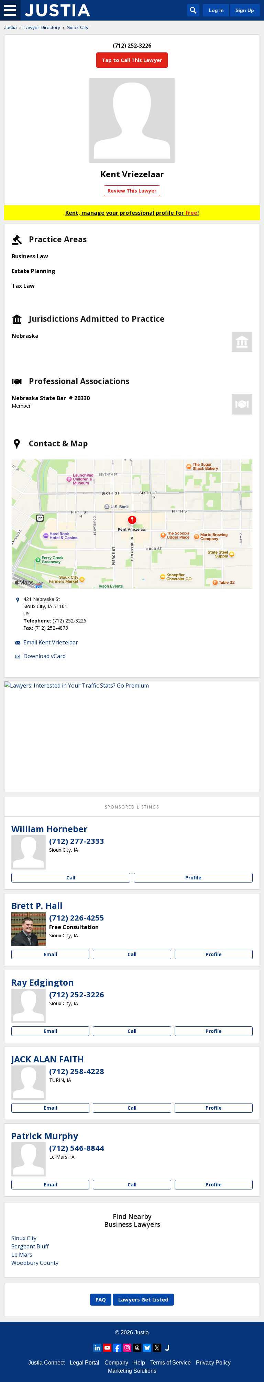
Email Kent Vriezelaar (50, 642)
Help (139, 1363)
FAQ (101, 1299)
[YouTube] (107, 1348)
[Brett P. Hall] (28, 929)
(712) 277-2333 (76, 841)
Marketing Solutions (132, 1371)
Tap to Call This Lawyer (132, 60)
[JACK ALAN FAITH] (28, 1082)
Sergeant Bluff (30, 1246)
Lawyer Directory (41, 27)
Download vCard (44, 656)
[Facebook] (117, 1348)
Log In (216, 10)
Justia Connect (46, 1363)
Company (116, 1363)
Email (50, 954)
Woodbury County (34, 1263)
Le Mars (21, 1254)
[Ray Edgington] (28, 1006)
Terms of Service (170, 1363)
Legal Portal (84, 1363)
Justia (10, 27)
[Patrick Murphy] (28, 1159)
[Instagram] (127, 1348)
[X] (157, 1348)
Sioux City (77, 27)
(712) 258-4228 (76, 1071)
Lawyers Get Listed (143, 1299)
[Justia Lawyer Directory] (57, 10)
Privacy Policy (213, 1363)
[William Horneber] (28, 852)
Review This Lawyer (132, 190)
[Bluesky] (147, 1348)
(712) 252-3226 (76, 994)
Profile (193, 877)
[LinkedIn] (97, 1348)
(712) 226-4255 (76, 917)
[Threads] (137, 1348)
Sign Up (244, 10)
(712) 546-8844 (76, 1148)
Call (70, 877)
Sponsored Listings (132, 807)
